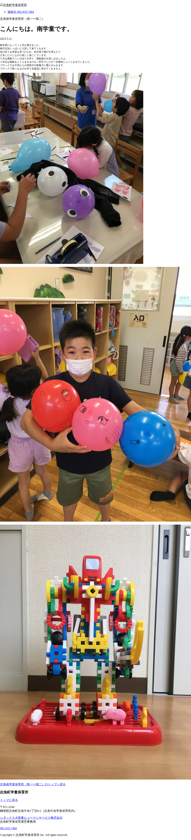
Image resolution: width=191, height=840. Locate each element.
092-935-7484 (8, 828)
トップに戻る (9, 800)
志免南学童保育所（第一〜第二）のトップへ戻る (33, 784)
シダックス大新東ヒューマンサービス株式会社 (31, 817)
